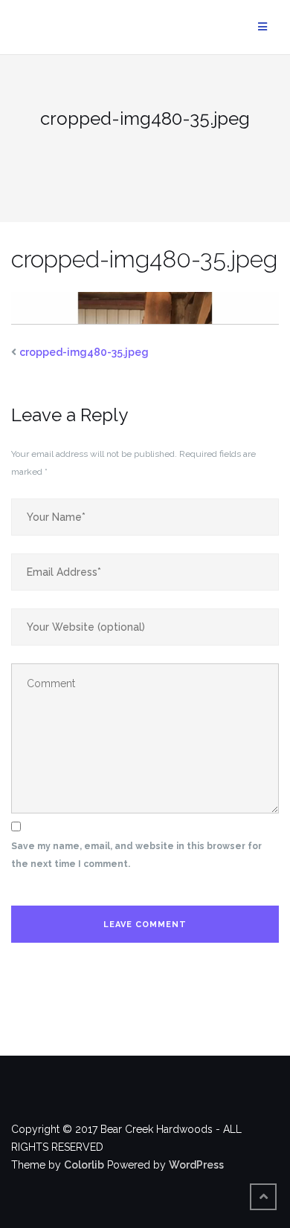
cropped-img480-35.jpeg (84, 352)
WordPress (196, 1165)
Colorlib (84, 1165)
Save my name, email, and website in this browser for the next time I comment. (136, 855)
